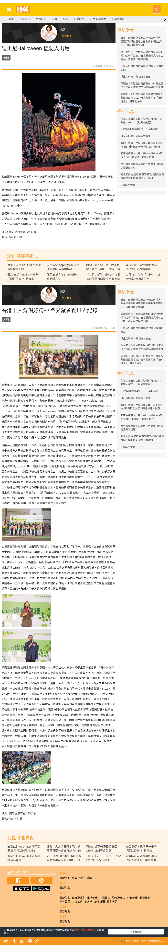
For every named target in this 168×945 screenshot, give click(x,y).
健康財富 (79, 19)
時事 (54, 19)
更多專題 (112, 901)
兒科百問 (65, 901)
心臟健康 (132, 897)
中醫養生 (105, 897)
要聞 (74, 878)
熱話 (81, 878)
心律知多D (118, 19)
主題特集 (41, 19)
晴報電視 (25, 19)
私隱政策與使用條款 (84, 930)
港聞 (6, 58)
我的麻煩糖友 (98, 19)
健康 (11, 19)
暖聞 (89, 878)
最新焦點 (65, 878)
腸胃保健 (145, 897)
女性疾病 (77, 901)
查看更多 (67, 35)
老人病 (88, 901)
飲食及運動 (78, 897)
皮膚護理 (99, 901)
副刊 (65, 19)
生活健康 (92, 897)
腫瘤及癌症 (118, 897)
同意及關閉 (136, 931)
